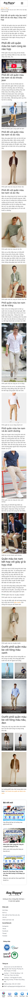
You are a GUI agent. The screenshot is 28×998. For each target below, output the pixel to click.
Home (2, 8)
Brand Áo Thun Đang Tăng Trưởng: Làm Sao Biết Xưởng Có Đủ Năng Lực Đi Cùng (14, 873)
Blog (7, 8)
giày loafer (17, 602)
